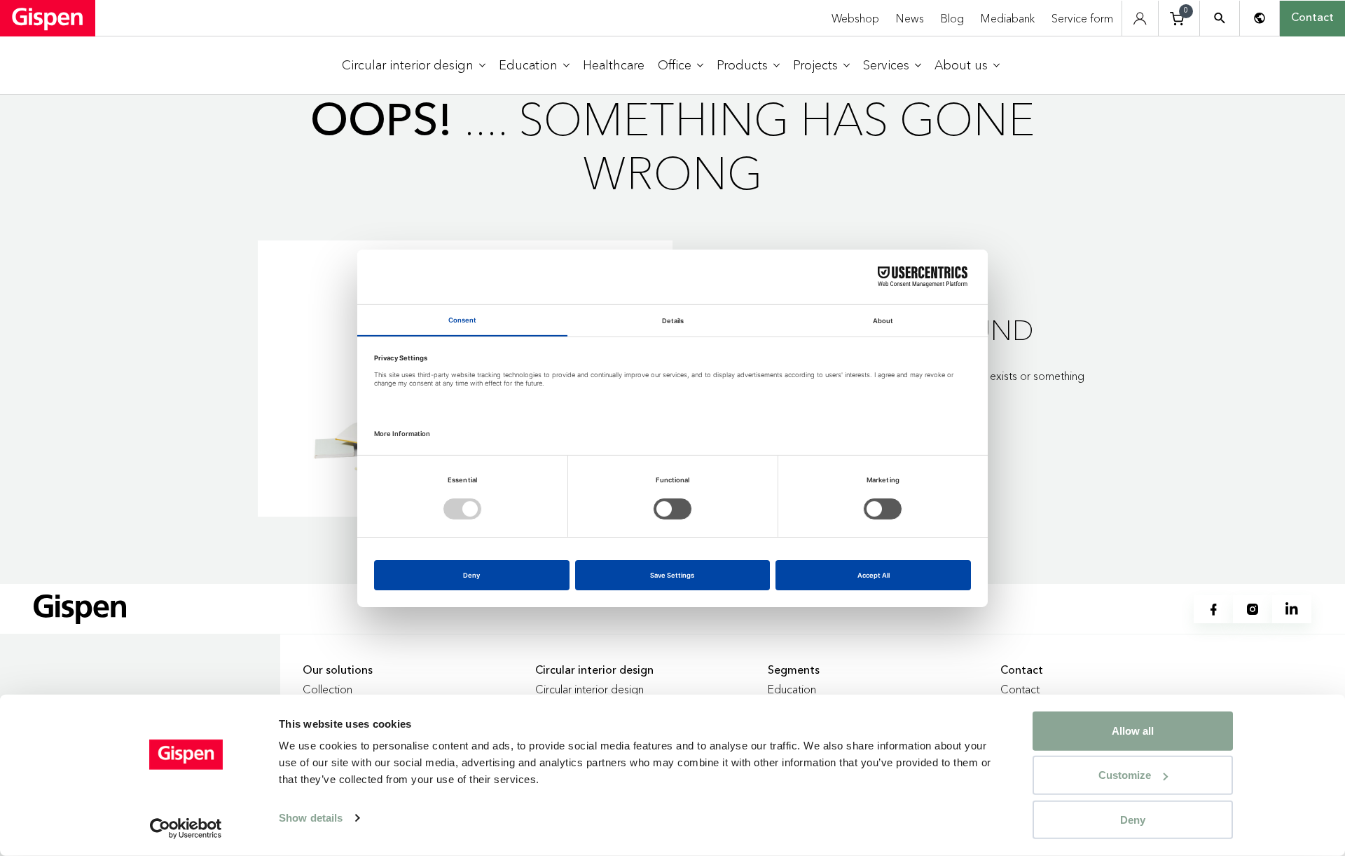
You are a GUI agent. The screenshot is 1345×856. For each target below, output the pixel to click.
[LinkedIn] (1291, 609)
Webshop (855, 18)
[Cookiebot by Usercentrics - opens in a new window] (186, 828)
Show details (311, 818)
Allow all (1133, 731)
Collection (327, 689)
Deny (1132, 819)
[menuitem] (413, 65)
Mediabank (1008, 18)
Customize (1124, 775)
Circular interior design (589, 689)
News (910, 18)
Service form (1082, 18)
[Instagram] (1252, 609)
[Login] (1140, 18)
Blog (952, 18)
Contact (1312, 18)
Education (792, 689)
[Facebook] (1213, 609)
